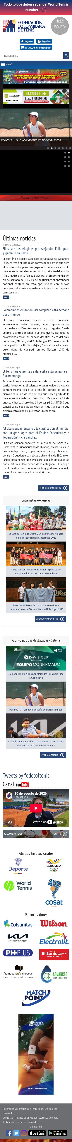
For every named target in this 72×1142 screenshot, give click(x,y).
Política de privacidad (26, 1117)
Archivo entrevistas (47, 618)
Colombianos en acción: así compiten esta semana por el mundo (36, 312)
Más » (6, 297)
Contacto (8, 1117)
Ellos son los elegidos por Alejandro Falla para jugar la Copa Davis (36, 250)
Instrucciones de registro (37, 47)
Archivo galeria (50, 754)
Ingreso (28, 41)
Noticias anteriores (51, 487)
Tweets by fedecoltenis (26, 775)
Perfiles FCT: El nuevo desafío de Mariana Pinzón (36, 709)
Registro (46, 41)
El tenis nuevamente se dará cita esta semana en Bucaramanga (36, 373)
